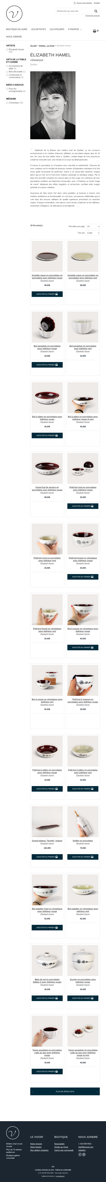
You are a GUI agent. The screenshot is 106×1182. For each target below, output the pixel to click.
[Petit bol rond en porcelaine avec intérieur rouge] (82, 468)
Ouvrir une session (84, 3)
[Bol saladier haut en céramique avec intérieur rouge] (47, 889)
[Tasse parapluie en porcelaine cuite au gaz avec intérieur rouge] (47, 1031)
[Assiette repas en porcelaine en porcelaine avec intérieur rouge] (47, 256)
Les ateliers (57, 29)
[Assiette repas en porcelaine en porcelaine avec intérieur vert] (82, 256)
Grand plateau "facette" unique (47, 841)
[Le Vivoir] (14, 14)
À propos (73, 29)
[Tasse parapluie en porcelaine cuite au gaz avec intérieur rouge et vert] (82, 1031)
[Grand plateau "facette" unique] (47, 821)
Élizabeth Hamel (16, 50)
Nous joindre (14, 37)
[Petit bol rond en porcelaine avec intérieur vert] (47, 539)
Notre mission (36, 1144)
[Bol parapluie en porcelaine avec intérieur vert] (82, 327)
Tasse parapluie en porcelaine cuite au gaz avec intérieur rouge (47, 1052)
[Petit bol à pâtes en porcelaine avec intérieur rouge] (47, 751)
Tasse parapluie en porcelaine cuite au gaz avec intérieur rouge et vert (83, 1052)
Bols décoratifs (17, 72)
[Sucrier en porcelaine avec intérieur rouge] (82, 960)
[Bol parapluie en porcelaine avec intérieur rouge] (47, 327)
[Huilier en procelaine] (82, 821)
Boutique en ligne (16, 29)
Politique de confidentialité (63, 1169)
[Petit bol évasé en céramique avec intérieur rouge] (82, 539)
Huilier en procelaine (83, 841)
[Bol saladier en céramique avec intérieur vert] (82, 889)
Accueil (33, 46)
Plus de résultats (65, 1091)
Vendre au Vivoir (61, 1147)
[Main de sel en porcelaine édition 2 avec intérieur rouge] (47, 960)
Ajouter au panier (45, 294)
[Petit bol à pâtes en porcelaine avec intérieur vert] (82, 751)
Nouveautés (59, 1144)
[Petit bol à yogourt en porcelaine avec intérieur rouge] (82, 680)
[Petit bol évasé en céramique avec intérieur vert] (47, 609)
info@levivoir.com (85, 1147)
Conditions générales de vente (44, 1169)
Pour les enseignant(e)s (17, 90)
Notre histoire (35, 1147)
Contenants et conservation (16, 76)
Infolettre (82, 1150)
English (97, 3)
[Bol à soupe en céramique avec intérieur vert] (47, 680)
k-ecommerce (60, 1176)
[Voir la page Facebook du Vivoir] (80, 1154)
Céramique (16, 103)
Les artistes (38, 29)
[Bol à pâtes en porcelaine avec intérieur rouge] (47, 397)
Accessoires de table (16, 67)
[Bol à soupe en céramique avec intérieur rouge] (82, 609)
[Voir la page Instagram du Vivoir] (83, 1154)
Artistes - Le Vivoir (46, 46)
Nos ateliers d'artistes (39, 1150)
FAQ (53, 1166)
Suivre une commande (63, 1150)
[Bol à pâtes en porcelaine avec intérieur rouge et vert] (82, 397)
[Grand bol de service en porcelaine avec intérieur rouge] (47, 468)
